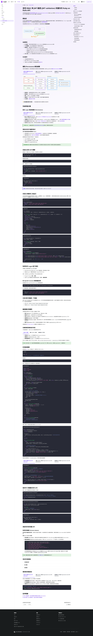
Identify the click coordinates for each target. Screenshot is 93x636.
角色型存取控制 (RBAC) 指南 (39, 125)
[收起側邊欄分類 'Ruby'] (1, 17)
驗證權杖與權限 (75, 27)
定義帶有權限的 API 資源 (65, 119)
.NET (2, 6)
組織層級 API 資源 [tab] (41, 332)
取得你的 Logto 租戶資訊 (77, 22)
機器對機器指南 (44, 21)
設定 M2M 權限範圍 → (36, 135)
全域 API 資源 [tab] (25, 332)
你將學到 (75, 7)
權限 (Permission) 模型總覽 (77, 11)
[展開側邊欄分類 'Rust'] (1, 24)
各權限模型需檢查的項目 (78, 29)
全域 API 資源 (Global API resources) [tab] (28, 72)
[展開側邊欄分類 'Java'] (1, 10)
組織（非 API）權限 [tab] (33, 332)
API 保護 (18, 1)
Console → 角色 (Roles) (41, 121)
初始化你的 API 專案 (76, 19)
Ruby (2, 17)
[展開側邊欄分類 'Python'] (1, 15)
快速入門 (12, 1)
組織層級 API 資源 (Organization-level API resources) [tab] (62, 72)
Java (2, 10)
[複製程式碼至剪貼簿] (70, 154)
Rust (2, 24)
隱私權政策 (68, 631)
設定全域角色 (62, 121)
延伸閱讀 (74, 41)
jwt (26, 349)
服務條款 (64, 631)
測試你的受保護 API (76, 34)
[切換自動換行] (68, 251)
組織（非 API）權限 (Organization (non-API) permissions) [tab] (44, 72)
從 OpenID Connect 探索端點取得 (79, 24)
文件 (9, 1)
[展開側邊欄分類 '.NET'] (1, 6)
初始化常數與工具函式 (76, 20)
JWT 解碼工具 (40, 555)
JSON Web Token (30, 324)
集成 (15, 1)
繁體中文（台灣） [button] (65, 1)
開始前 (74, 5)
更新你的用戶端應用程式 (78, 17)
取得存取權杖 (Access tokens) (78, 36)
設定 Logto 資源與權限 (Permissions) (77, 15)
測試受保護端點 (76, 38)
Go (2, 8)
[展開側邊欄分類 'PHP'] (1, 13)
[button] (76, 2)
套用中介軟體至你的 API (77, 33)
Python (3, 15)
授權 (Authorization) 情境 (56, 68)
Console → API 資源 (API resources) (44, 116)
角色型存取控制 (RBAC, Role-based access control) (39, 13)
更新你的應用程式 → (38, 133)
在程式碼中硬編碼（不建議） (78, 26)
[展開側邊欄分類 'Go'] (1, 8)
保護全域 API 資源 (32, 98)
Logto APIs (22, 1)
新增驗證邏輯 (76, 31)
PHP (2, 13)
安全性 (61, 631)
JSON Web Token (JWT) (60, 13)
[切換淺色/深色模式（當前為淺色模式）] (70, 2)
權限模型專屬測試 (77, 40)
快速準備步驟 (75, 12)
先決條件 (75, 9)
